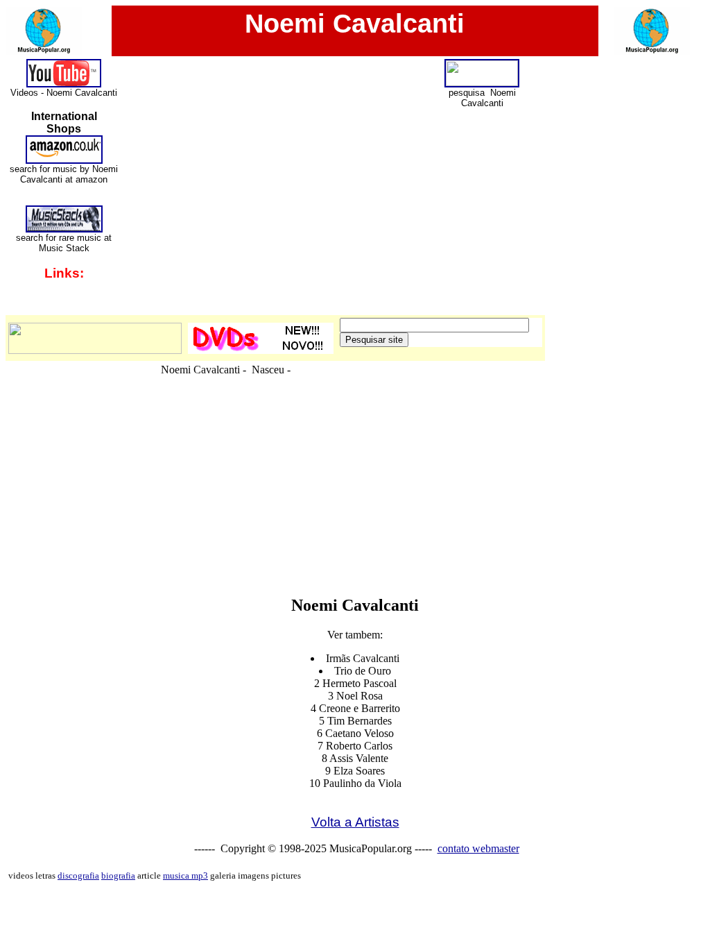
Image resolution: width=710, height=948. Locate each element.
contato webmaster (478, 848)
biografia (118, 875)
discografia (78, 875)
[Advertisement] (355, 551)
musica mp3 (185, 875)
